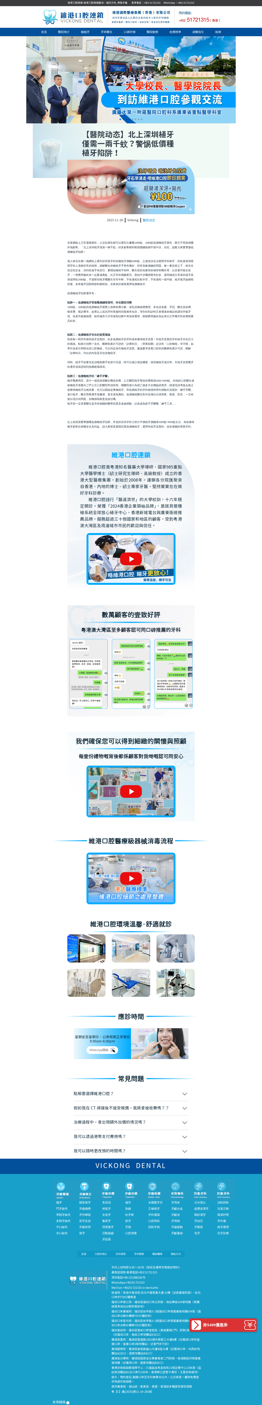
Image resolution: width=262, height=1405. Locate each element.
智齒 (128, 1208)
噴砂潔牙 (200, 1214)
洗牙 (197, 1233)
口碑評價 (129, 32)
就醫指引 (198, 32)
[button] (120, 119)
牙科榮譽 (139, 1254)
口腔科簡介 (101, 1254)
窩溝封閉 (223, 1214)
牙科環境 (121, 1254)
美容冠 (106, 1202)
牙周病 (175, 1220)
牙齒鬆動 (177, 1227)
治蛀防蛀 (223, 1202)
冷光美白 (200, 1202)
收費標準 (175, 32)
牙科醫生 (106, 32)
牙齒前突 (85, 1227)
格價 (218, 32)
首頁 (44, 32)
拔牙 (128, 1220)
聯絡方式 (176, 1254)
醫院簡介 (64, 32)
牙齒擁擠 (85, 1208)
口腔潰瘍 (131, 1233)
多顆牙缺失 (63, 1220)
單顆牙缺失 (63, 1214)
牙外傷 (221, 1220)
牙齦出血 (177, 1208)
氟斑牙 (106, 1220)
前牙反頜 (85, 1220)
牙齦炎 (175, 1214)
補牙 (128, 1202)
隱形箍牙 (85, 1202)
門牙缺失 (62, 1208)
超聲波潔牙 (201, 1208)
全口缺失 (62, 1233)
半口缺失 (62, 1227)
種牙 (59, 1202)
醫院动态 (149, 220)
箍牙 (82, 1233)
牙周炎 (175, 1202)
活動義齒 (108, 1233)
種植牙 (85, 32)
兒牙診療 (223, 1233)
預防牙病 (154, 1227)
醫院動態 (152, 32)
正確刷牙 (154, 1208)
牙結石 (198, 1220)
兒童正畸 (223, 1208)
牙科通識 (154, 1214)
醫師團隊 (157, 1254)
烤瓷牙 (106, 1208)
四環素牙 (108, 1227)
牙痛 (128, 1227)
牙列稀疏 (85, 1214)
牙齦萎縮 (177, 1233)
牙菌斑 (198, 1227)
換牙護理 (223, 1227)
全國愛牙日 (155, 1202)
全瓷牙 (106, 1214)
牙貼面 (106, 1239)
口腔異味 (154, 1220)
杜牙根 (129, 1214)
